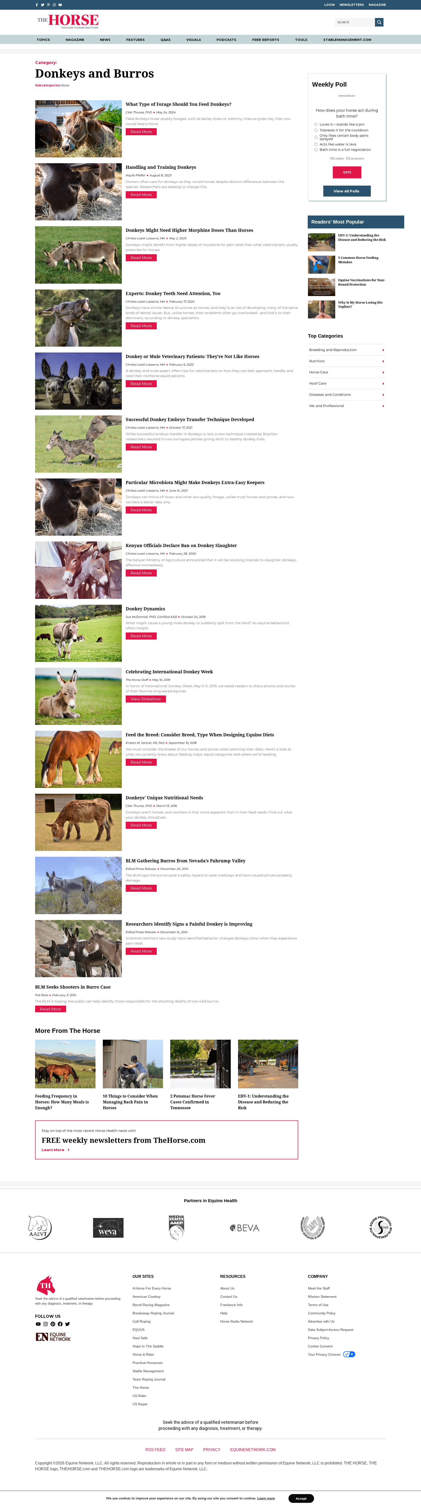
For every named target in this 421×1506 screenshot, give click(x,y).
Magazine (377, 5)
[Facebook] (60, 1324)
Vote (347, 172)
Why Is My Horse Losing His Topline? (360, 304)
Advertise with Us (321, 1321)
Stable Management (148, 1371)
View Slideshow (146, 699)
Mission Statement (322, 1297)
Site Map (184, 1450)
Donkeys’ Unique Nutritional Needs (164, 798)
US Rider (139, 1396)
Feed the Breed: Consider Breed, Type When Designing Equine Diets (200, 735)
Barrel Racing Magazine (151, 1305)
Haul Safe (140, 1338)
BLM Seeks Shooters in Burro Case (73, 987)
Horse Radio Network (236, 1321)
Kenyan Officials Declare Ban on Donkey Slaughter (181, 545)
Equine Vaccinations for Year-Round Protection (361, 282)
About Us (227, 1288)
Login (329, 5)
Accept (301, 1498)
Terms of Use (318, 1305)
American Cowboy (147, 1297)
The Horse (141, 1387)
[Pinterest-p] (48, 5)
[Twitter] (42, 5)
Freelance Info (231, 1305)
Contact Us (228, 1297)
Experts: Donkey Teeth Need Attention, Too (173, 293)
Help (223, 1313)
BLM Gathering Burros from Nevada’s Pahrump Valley (185, 861)
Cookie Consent (320, 1346)
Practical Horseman (148, 1363)
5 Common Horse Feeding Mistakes (358, 259)
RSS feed (155, 1450)
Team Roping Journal (149, 1379)
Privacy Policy (318, 1338)
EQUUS (138, 1330)
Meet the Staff (319, 1288)
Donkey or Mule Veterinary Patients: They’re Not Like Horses (192, 356)
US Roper (140, 1404)
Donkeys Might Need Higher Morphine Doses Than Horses (189, 230)
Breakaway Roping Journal (153, 1313)
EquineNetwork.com (253, 1450)
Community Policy (321, 1313)
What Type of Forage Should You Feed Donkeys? (178, 104)
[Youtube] (38, 1324)
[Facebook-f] (36, 5)
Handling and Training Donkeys (161, 167)
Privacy (211, 1450)
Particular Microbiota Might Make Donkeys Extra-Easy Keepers (195, 482)
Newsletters (352, 5)
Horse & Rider (143, 1354)
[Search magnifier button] (379, 22)
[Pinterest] (52, 1324)
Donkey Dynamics (145, 609)
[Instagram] (54, 5)
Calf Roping (142, 1321)
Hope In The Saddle (148, 1346)
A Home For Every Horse (152, 1288)
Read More (141, 131)
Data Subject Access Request (330, 1330)
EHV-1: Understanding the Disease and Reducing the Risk (362, 237)
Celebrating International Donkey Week (169, 672)
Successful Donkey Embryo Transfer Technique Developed (190, 419)
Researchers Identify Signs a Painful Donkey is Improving (189, 924)
